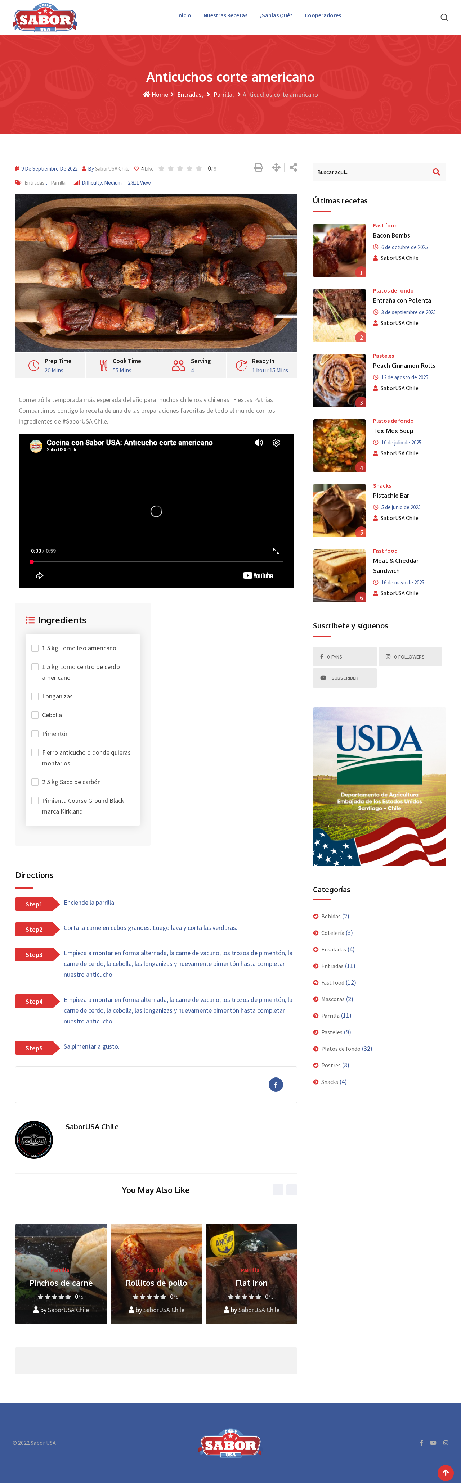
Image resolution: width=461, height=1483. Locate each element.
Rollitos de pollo (61, 1283)
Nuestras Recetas (225, 15)
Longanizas (57, 696)
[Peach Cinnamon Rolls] (339, 380)
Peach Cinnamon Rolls (404, 365)
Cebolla (52, 715)
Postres (331, 1065)
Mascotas (333, 999)
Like (147, 168)
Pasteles (383, 355)
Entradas (189, 94)
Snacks (382, 485)
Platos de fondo (393, 290)
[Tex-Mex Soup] (339, 446)
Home (159, 94)
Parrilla (222, 94)
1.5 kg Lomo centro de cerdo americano (81, 672)
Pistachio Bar (391, 495)
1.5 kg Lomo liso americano (79, 648)
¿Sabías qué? (276, 15)
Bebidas (331, 916)
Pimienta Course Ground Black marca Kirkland (83, 805)
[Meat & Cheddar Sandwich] (339, 575)
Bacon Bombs (391, 235)
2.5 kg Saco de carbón (71, 782)
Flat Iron (156, 1283)
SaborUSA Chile (112, 168)
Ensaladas (333, 949)
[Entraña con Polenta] (339, 315)
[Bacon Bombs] (339, 250)
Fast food (385, 225)
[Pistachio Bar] (339, 510)
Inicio (184, 15)
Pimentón (55, 733)
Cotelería (332, 932)
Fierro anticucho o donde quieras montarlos (86, 757)
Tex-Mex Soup (393, 430)
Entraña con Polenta (402, 300)
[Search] (444, 17)
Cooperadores (323, 15)
